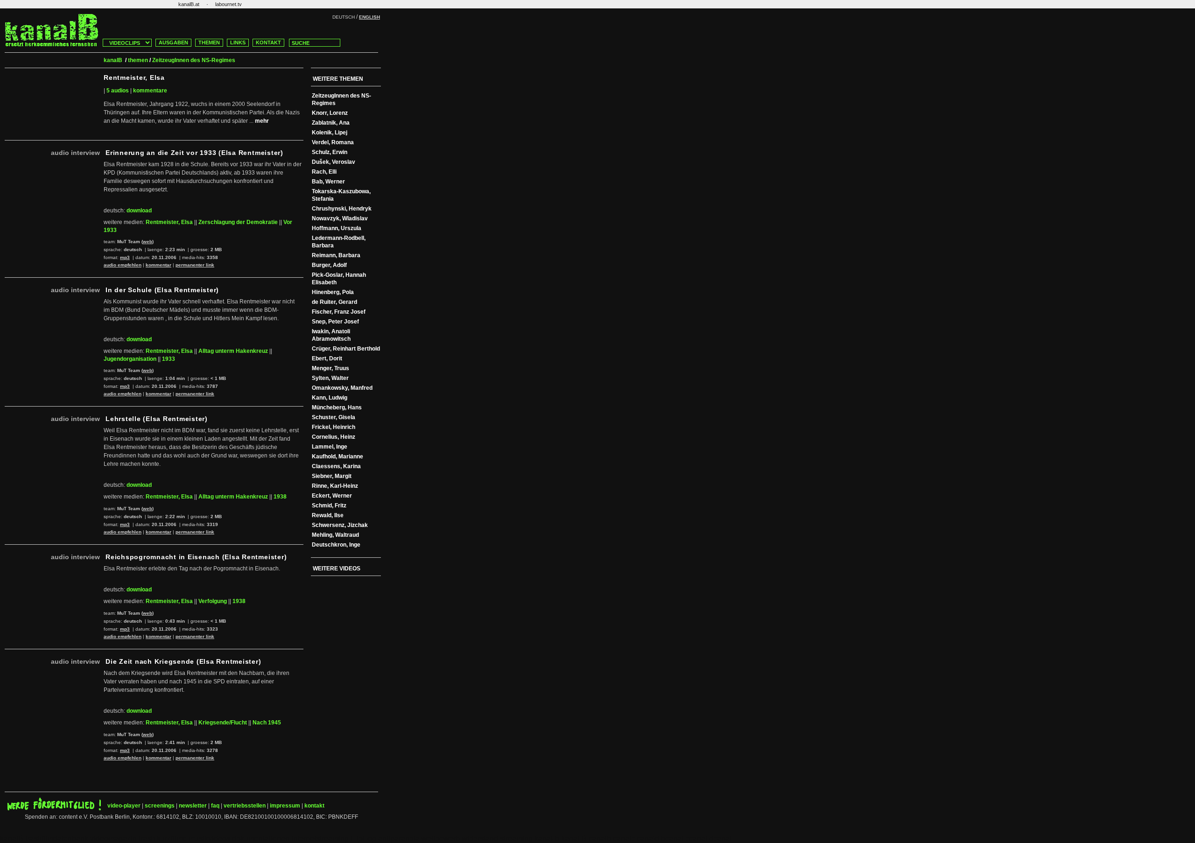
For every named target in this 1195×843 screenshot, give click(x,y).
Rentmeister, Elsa (169, 222)
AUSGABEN (173, 42)
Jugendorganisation (130, 359)
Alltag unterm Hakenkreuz (233, 351)
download (139, 210)
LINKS (238, 42)
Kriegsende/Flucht (222, 722)
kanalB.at (188, 4)
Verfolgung (212, 601)
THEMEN (209, 42)
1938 (280, 496)
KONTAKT (268, 42)
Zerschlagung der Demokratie (238, 222)
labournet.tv (228, 4)
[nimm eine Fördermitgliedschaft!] (54, 808)
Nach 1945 (267, 722)
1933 (168, 359)
